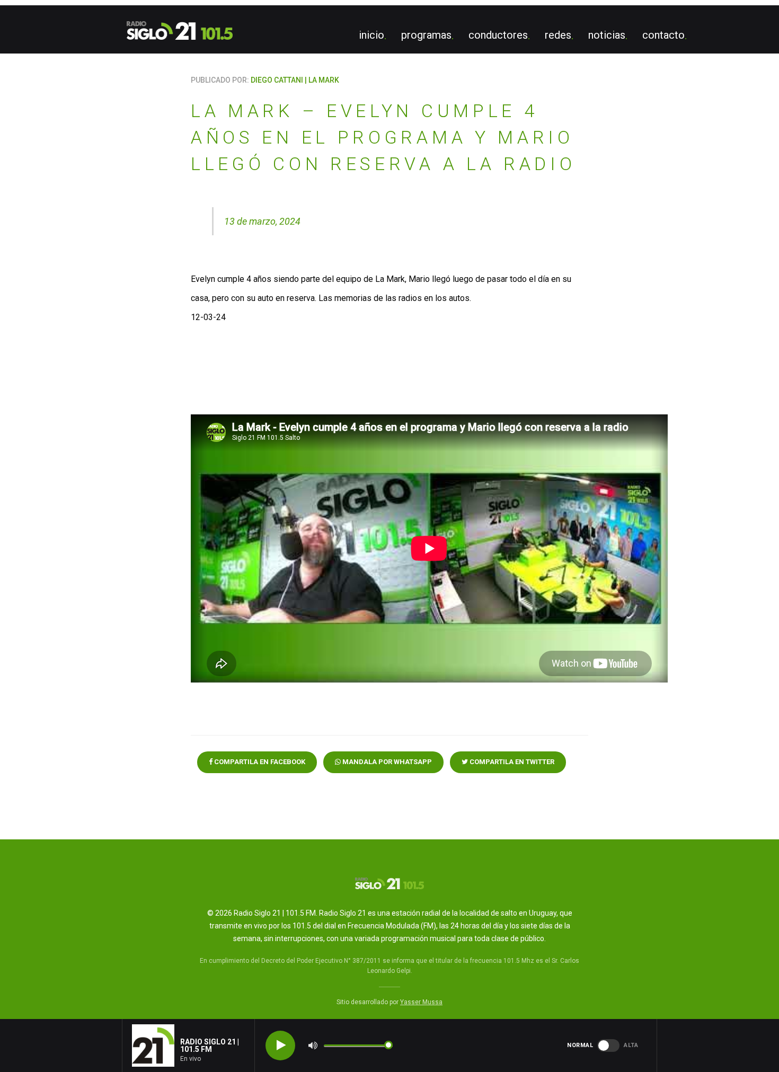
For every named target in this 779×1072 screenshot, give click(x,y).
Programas (426, 35)
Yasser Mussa (421, 1002)
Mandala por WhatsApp (386, 762)
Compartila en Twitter (511, 762)
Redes (558, 35)
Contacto (663, 35)
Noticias (606, 35)
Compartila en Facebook (259, 762)
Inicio (371, 35)
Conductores (498, 35)
